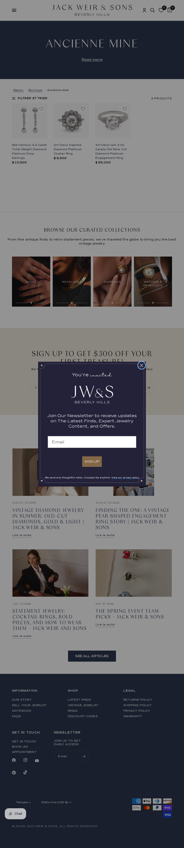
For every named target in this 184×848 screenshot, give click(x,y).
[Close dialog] (141, 365)
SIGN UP (92, 461)
